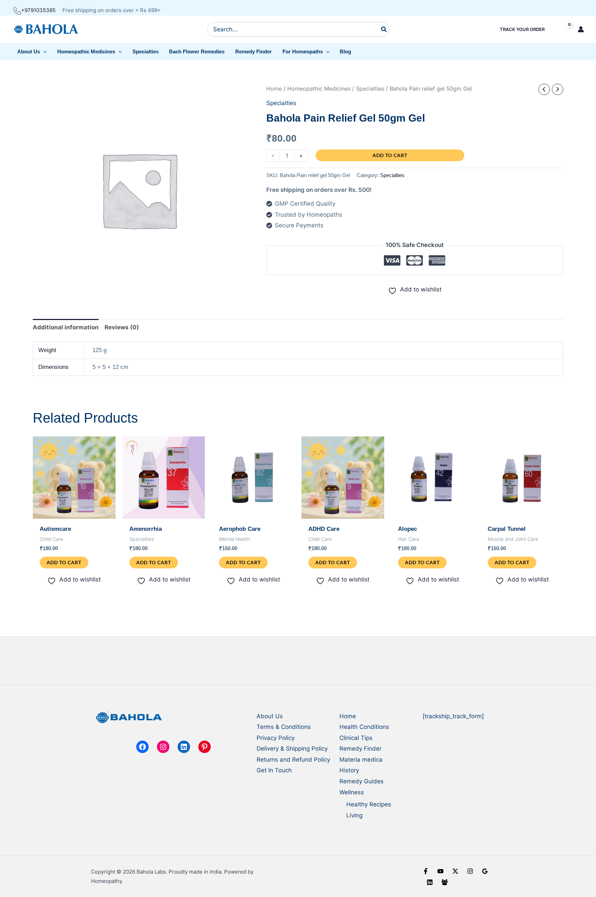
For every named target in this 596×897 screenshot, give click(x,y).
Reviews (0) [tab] (122, 327)
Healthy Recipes (368, 804)
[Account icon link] (581, 29)
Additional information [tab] (66, 327)
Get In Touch (274, 770)
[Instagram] (470, 871)
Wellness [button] (351, 792)
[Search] (384, 29)
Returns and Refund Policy (293, 759)
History (349, 770)
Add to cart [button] (64, 562)
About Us (270, 716)
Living (354, 815)
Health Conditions (364, 726)
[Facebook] (426, 871)
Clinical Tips (355, 737)
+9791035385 (38, 10)
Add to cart (389, 155)
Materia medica (361, 759)
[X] (455, 871)
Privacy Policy (276, 737)
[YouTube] (440, 871)
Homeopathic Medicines (318, 88)
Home (274, 88)
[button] (32, 51)
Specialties (370, 88)
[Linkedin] (430, 882)
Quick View (74, 512)
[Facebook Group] (444, 882)
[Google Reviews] (485, 871)
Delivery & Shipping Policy (292, 748)
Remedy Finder (360, 748)
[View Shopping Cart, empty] (563, 29)
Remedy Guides (361, 781)
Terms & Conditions (284, 726)
